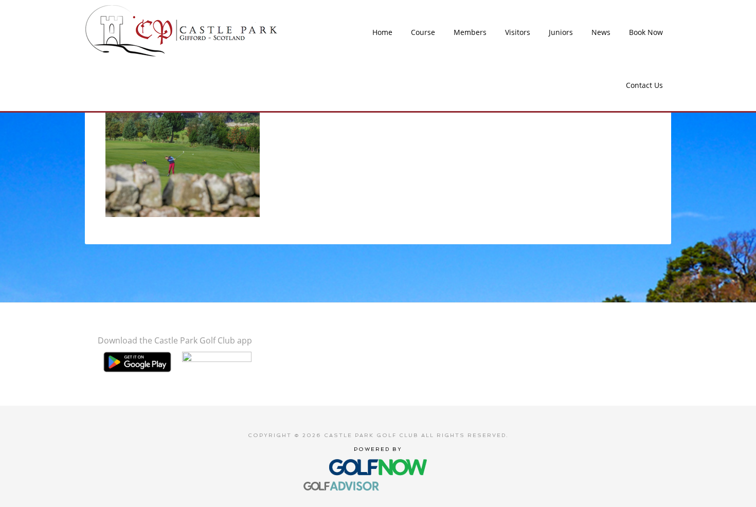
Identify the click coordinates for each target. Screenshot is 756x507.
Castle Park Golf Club (182, 31)
